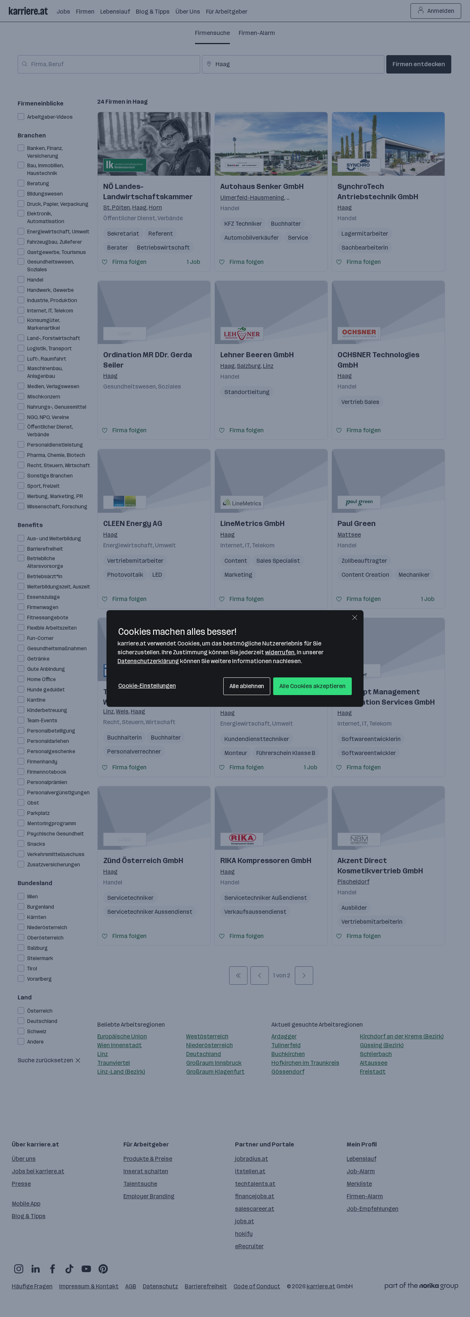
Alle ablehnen (246, 686)
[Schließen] (355, 617)
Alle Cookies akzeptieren (312, 686)
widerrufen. (280, 652)
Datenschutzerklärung (148, 661)
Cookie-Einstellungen (147, 685)
